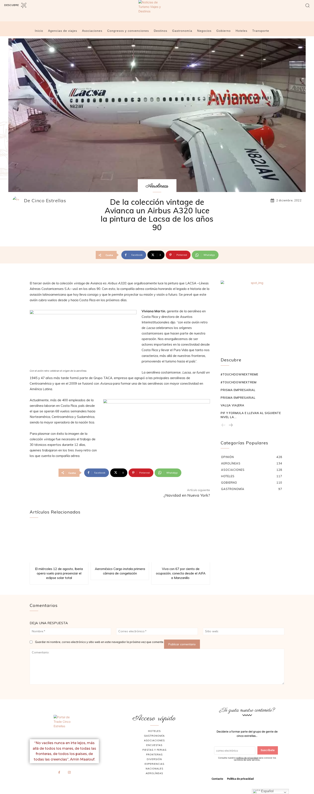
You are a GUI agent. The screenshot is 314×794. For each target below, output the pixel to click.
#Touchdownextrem (239, 382)
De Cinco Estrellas (45, 200)
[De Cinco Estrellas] (18, 200)
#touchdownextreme (239, 374)
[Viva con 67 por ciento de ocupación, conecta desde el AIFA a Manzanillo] (180, 543)
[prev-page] (223, 425)
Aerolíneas (157, 186)
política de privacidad (247, 757)
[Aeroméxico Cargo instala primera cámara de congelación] (120, 543)
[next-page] (230, 425)
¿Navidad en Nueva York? (187, 495)
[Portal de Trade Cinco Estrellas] (64, 725)
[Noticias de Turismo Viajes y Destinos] (157, 13)
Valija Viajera (232, 405)
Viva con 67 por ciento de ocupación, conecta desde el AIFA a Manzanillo (180, 573)
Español (267, 791)
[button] (307, 5)
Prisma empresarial (238, 390)
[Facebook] (59, 773)
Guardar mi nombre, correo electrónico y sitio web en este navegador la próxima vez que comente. (99, 642)
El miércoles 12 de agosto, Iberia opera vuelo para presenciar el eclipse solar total (59, 573)
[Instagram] (69, 773)
